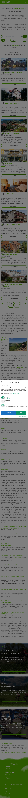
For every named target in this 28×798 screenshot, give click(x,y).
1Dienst (7, 398)
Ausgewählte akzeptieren (8, 413)
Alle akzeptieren (21, 413)
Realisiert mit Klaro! (22, 416)
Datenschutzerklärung (16, 393)
